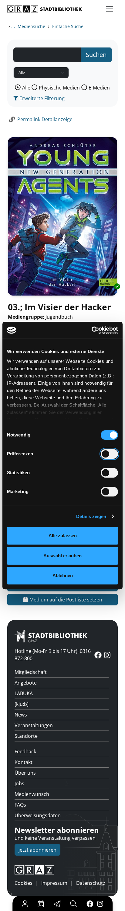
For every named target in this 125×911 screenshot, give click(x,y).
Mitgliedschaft (31, 672)
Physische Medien (59, 87)
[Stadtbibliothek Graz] (44, 9)
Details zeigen (91, 516)
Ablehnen (62, 575)
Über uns (25, 772)
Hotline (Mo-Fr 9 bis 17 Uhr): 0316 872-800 (53, 655)
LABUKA (24, 693)
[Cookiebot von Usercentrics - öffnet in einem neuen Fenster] (91, 330)
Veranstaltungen (34, 725)
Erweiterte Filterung (41, 98)
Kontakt (23, 762)
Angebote (26, 682)
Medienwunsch (32, 794)
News (21, 714)
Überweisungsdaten (38, 815)
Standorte (26, 736)
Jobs (19, 783)
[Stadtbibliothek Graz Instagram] (100, 903)
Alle (26, 87)
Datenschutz (90, 883)
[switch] (109, 454)
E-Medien (99, 87)
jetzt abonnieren (37, 849)
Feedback (25, 751)
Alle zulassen (63, 535)
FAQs (20, 804)
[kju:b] (22, 704)
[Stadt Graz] (62, 869)
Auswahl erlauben (62, 555)
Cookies (23, 883)
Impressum (54, 883)
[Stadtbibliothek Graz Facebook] (90, 903)
